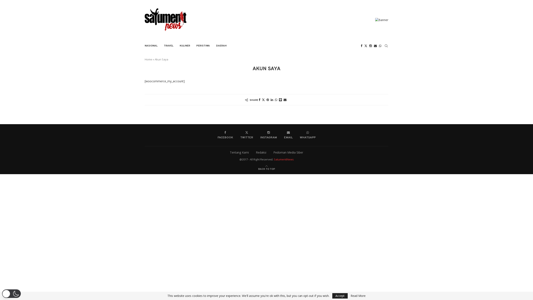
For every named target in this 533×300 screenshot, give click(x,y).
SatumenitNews (284, 159)
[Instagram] (370, 46)
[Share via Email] (285, 100)
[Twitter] (365, 46)
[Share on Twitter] (263, 100)
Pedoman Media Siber (288, 152)
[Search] (386, 46)
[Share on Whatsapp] (276, 100)
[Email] (375, 46)
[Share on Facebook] (259, 100)
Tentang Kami (239, 152)
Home (148, 59)
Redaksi (261, 152)
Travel (168, 46)
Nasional (151, 46)
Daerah (221, 46)
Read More (358, 295)
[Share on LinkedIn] (272, 100)
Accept (340, 296)
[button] (11, 293)
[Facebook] (361, 46)
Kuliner (185, 46)
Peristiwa (203, 46)
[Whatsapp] (380, 46)
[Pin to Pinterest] (267, 100)
